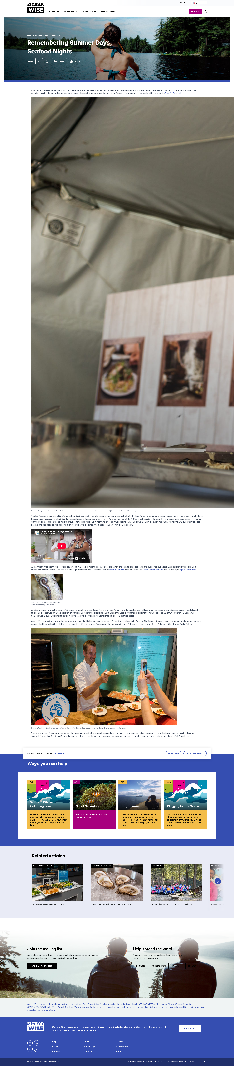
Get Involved (108, 11)
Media (86, 1041)
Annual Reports (91, 1046)
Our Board (88, 1051)
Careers (119, 1041)
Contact (118, 1051)
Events (55, 1046)
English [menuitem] (198, 3)
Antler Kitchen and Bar (152, 570)
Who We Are (52, 11)
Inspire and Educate (37, 35)
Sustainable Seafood (195, 753)
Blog (54, 35)
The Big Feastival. (173, 93)
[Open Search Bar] (206, 11)
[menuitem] (199, 2)
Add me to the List (42, 966)
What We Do (70, 11)
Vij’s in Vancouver (188, 570)
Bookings (56, 1051)
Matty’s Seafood (116, 570)
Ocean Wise (173, 753)
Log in (182, 3)
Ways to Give (89, 11)
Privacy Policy (121, 1046)
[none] (199, 2)
